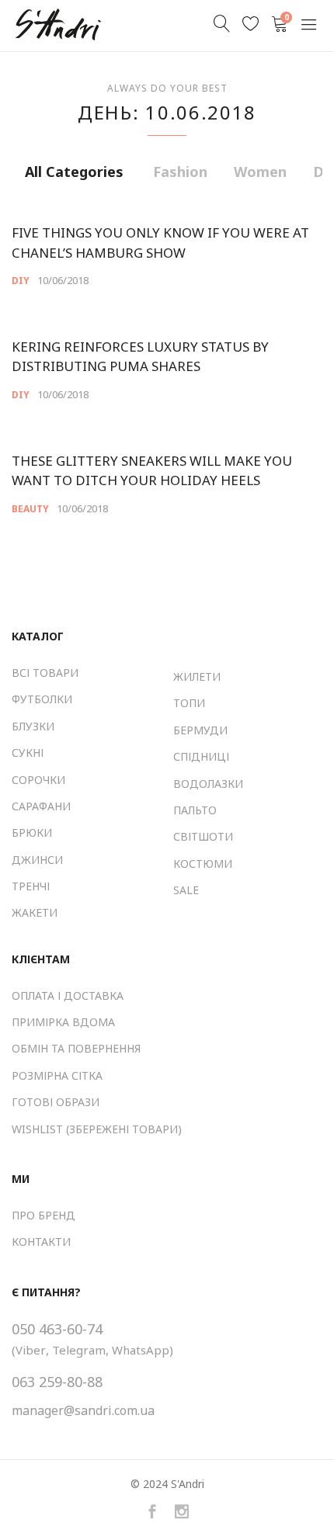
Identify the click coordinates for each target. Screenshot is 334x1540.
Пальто (195, 810)
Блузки (33, 726)
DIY (21, 280)
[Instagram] (182, 1512)
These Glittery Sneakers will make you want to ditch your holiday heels (152, 471)
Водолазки (208, 783)
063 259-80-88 (57, 1381)
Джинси (37, 859)
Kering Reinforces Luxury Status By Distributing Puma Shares (140, 357)
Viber (31, 1350)
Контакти (41, 1241)
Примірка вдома (63, 1022)
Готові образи (55, 1101)
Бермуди (200, 730)
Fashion (180, 171)
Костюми (202, 863)
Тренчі (31, 886)
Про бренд (43, 1215)
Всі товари (45, 672)
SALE (186, 890)
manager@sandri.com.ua (83, 1410)
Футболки (42, 699)
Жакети (34, 912)
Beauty (30, 508)
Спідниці (201, 756)
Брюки (32, 832)
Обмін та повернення (76, 1048)
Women (260, 171)
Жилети (197, 676)
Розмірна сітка (57, 1075)
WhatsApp (140, 1350)
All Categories (74, 171)
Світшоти (203, 836)
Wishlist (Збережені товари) (97, 1129)
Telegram (79, 1350)
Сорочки (38, 779)
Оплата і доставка (68, 995)
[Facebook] (152, 1512)
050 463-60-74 (57, 1329)
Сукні (27, 752)
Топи (189, 702)
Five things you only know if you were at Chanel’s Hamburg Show (160, 243)
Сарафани (41, 806)
